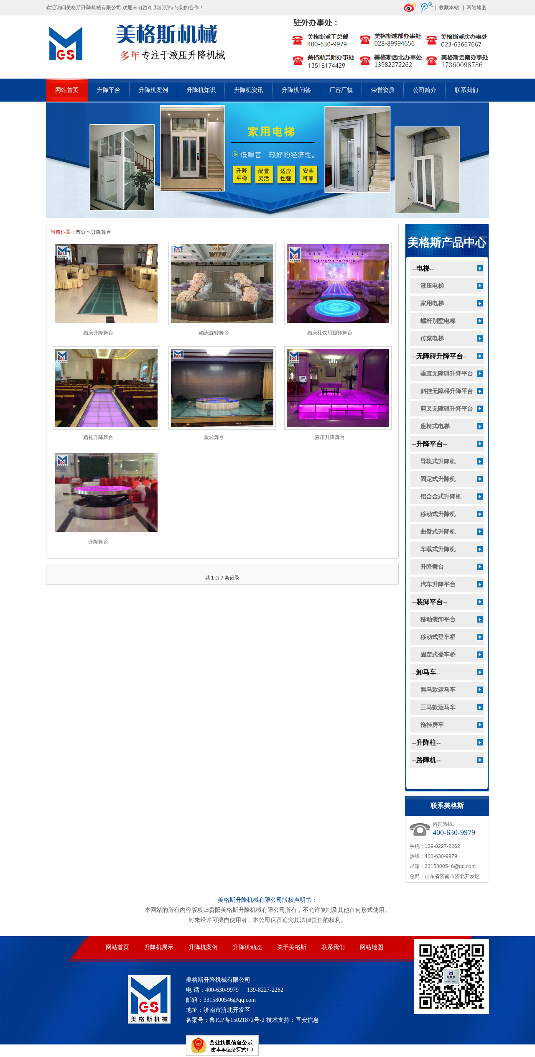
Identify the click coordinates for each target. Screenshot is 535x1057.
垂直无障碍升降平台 (446, 373)
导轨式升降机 (438, 461)
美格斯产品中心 (447, 242)
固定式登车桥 (438, 654)
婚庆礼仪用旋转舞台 (329, 333)
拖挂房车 (432, 725)
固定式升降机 (438, 479)
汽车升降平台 (438, 584)
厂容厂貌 (341, 90)
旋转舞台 (214, 437)
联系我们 (466, 90)
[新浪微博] (410, 11)
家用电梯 (432, 303)
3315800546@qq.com (450, 866)
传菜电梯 (432, 338)
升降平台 (108, 90)
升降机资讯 (248, 90)
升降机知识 (201, 90)
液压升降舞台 (330, 437)
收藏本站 (449, 7)
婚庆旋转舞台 (214, 333)
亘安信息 (307, 1020)
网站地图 (476, 7)
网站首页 (67, 90)
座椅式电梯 (435, 426)
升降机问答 (296, 90)
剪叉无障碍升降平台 (446, 409)
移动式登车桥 (438, 637)
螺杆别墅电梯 (438, 321)
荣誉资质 (383, 90)
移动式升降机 (438, 514)
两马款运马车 (438, 690)
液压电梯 (432, 286)
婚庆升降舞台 (98, 333)
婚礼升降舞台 (98, 437)
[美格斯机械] (267, 73)
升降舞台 (101, 232)
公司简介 (424, 90)
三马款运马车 (438, 707)
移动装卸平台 (438, 619)
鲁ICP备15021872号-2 (237, 1020)
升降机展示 (158, 947)
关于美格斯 (291, 947)
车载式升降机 (438, 549)
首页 (81, 232)
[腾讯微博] (427, 11)
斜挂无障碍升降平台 (446, 391)
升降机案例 (153, 90)
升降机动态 (247, 947)
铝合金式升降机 (440, 496)
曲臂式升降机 (438, 531)
